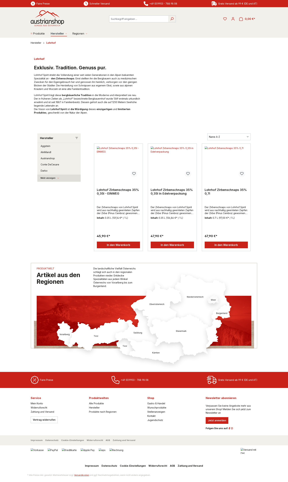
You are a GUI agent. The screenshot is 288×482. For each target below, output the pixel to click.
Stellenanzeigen (156, 411)
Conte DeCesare (50, 164)
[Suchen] (172, 19)
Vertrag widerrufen (44, 419)
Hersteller (94, 407)
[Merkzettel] (225, 19)
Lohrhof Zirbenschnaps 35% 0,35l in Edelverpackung (172, 191)
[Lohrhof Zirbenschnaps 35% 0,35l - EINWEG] (118, 163)
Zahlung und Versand (42, 411)
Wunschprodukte (156, 407)
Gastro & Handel (156, 403)
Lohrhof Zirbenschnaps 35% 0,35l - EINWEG (118, 191)
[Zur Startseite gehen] (47, 18)
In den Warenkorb (118, 245)
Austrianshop (48, 158)
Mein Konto (37, 403)
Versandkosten (81, 475)
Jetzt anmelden (217, 420)
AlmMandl (46, 152)
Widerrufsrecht (39, 407)
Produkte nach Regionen (102, 411)
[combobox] (138, 19)
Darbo (44, 170)
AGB (108, 440)
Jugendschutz (155, 420)
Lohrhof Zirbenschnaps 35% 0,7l (226, 191)
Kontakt (151, 415)
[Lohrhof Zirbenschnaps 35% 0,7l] (226, 163)
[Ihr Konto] (233, 19)
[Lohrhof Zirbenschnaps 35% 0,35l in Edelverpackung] (172, 163)
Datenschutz (51, 440)
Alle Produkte (96, 403)
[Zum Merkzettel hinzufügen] (134, 173)
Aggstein (45, 146)
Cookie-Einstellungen (72, 440)
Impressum (37, 440)
